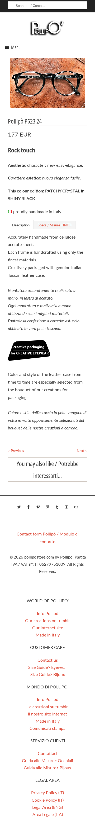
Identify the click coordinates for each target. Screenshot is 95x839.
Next (81, 451)
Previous (17, 451)
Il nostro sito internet (47, 713)
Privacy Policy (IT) (47, 792)
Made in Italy (48, 634)
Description (21, 225)
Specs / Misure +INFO (54, 225)
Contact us (47, 659)
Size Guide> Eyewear (47, 667)
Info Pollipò (47, 613)
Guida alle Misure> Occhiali (47, 760)
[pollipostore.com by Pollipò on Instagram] (66, 507)
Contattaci (47, 753)
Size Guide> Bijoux (47, 674)
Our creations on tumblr (47, 620)
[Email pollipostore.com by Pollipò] (76, 507)
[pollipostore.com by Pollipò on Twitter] (19, 507)
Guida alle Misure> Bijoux (47, 767)
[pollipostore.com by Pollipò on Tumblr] (57, 507)
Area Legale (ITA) (47, 814)
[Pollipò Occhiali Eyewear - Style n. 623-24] (47, 82)
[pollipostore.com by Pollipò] (47, 28)
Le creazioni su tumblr (47, 706)
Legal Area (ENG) (47, 807)
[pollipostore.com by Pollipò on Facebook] (28, 507)
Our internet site (47, 627)
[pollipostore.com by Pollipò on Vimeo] (38, 507)
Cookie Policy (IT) (48, 799)
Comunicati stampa (47, 728)
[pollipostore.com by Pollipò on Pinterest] (47, 507)
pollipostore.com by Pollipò (48, 557)
